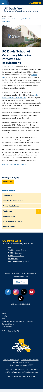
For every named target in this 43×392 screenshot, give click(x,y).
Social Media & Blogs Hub (12, 221)
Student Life (7, 181)
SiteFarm (32, 376)
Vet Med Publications (16, 256)
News (10, 17)
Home (4, 17)
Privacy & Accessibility (11, 360)
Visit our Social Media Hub (20, 304)
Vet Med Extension (15, 253)
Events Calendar (9, 226)
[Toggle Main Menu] (3, 2)
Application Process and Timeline (14, 164)
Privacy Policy (13, 259)
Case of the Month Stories (13, 201)
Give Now (20, 281)
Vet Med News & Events (17, 250)
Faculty (4, 316)
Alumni (4, 318)
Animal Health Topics (11, 206)
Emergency (12, 247)
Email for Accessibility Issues (18, 261)
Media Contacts (9, 216)
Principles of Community (30, 360)
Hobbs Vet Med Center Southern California (17, 321)
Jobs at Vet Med (7, 326)
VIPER (4, 313)
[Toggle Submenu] (38, 211)
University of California (21, 362)
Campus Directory (8, 324)
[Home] (21, 9)
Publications (7, 211)
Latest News (7, 195)
